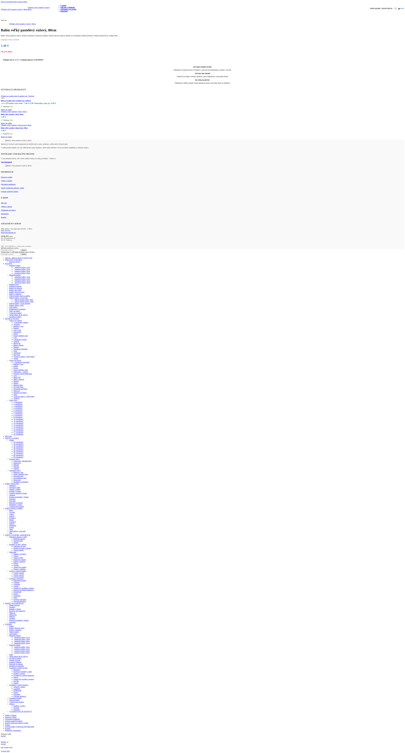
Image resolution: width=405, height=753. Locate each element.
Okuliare (12, 495)
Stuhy (15, 598)
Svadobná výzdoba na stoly (18, 668)
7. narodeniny (18, 413)
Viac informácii (6, 162)
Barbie (16, 366)
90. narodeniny (19, 457)
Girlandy (16, 582)
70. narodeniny (19, 453)
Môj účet (4, 203)
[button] (6, 110)
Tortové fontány (19, 577)
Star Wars (17, 355)
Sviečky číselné (19, 573)
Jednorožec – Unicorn (21, 372)
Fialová (11, 516)
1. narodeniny (18, 402)
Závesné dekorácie (20, 601)
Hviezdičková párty (20, 478)
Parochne (12, 499)
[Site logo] (14, 9)
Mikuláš (16, 465)
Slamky (16, 543)
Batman (16, 328)
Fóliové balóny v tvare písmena (19, 303)
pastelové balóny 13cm (22, 267)
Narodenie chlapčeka (21, 349)
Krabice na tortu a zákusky (22, 548)
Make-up (12, 613)
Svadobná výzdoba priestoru (18, 685)
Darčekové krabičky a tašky (23, 672)
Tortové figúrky (19, 550)
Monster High (18, 385)
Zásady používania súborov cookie (12, 188)
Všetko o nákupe (6, 181)
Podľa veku (13, 400)
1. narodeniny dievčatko (22, 362)
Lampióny (17, 584)
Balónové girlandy (15, 286)
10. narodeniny (19, 419)
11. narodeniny (18, 421)
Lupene (16, 586)
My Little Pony (19, 387)
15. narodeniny (19, 429)
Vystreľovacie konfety (16, 506)
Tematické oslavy (15, 470)
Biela (11, 510)
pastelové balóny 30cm (22, 273)
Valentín (16, 468)
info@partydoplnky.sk (8, 233)
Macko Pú (17, 343)
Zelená (11, 527)
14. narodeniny (19, 427)
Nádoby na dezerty (20, 554)
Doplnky (12, 607)
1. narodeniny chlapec (21, 322)
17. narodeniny (19, 432)
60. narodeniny (19, 451)
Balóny (11, 626)
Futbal (16, 334)
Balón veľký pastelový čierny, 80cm (12, 114)
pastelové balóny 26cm (22, 271)
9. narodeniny (18, 417)
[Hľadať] (396, 8)
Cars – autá (17, 330)
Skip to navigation (7, 2)
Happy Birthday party (21, 336)
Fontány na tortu (14, 660)
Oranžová (12, 522)
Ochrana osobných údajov (9, 191)
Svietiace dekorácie (20, 599)
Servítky (16, 565)
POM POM (17, 592)
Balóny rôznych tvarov (17, 292)
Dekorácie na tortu (20, 546)
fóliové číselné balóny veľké (24, 301)
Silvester (16, 467)
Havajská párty (19, 476)
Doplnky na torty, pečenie (17, 544)
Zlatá (11, 529)
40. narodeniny (19, 448)
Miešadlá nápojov (19, 539)
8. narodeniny (18, 415)
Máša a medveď (19, 379)
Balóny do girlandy (15, 288)
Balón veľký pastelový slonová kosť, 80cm (14, 128)
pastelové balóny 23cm (22, 269)
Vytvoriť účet (5, 751)
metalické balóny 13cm (22, 277)
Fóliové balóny (14, 632)
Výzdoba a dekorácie (16, 579)
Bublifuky (12, 486)
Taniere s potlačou (20, 569)
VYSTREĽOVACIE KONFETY (20, 711)
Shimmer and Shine (20, 393)
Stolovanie (12, 552)
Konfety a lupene (19, 673)
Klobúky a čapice (15, 491)
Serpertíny (17, 694)
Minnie (16, 383)
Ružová (11, 524)
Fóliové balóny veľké (16, 305)
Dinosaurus (17, 332)
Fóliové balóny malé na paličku (19, 296)
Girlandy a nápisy (19, 687)
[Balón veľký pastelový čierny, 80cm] (14, 111)
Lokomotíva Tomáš (20, 339)
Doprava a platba (6, 177)
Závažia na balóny (15, 317)
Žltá (10, 533)
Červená (12, 512)
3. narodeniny (18, 406)
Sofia (15, 394)
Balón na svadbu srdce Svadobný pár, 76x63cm (16, 101)
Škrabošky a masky (15, 505)
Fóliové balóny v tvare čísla (18, 298)
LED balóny (13, 307)
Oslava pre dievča (15, 360)
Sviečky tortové (19, 575)
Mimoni (16, 347)
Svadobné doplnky (15, 698)
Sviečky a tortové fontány (17, 571)
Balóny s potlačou (15, 294)
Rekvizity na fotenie (16, 503)
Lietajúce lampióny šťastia (18, 493)
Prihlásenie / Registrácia (13, 730)
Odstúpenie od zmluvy (8, 210)
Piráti (15, 351)
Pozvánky (12, 501)
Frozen (16, 368)
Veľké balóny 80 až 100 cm (18, 315)
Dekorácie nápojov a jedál (18, 537)
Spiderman (17, 353)
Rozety (16, 594)
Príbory (16, 563)
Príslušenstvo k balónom (17, 309)
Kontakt (3, 217)
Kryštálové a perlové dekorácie (24, 675)
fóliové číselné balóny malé (23, 300)
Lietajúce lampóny (15, 662)
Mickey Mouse (19, 345)
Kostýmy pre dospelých (17, 611)
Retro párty (17, 480)
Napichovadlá (18, 541)
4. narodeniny (18, 408)
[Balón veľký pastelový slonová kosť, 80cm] (16, 125)
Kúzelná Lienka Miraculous (23, 374)
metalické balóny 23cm (22, 279)
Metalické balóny (15, 275)
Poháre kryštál (18, 558)
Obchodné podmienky (8, 184)
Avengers (17, 324)
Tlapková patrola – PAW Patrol (24, 357)
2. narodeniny (18, 404)
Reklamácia (5, 214)
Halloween (17, 463)
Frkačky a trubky (15, 489)
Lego (15, 338)
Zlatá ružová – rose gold (17, 531)
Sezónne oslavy (14, 459)
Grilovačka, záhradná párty (23, 461)
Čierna (11, 514)
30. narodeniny (19, 446)
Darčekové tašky (14, 487)
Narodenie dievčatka (20, 389)
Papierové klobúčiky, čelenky (19, 497)
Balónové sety (14, 284)
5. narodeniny (18, 410)
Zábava (11, 704)
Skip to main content (20, 2)
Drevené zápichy (15, 262)
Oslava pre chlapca (15, 320)
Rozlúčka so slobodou (21, 482)
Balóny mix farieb (15, 290)
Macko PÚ (17, 377)
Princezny (17, 391)
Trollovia (17, 398)
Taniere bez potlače (20, 567)
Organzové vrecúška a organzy (24, 588)
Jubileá (11, 440)
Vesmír (16, 358)
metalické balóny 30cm (22, 283)
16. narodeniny (19, 431)
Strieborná (12, 525)
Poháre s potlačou (19, 561)
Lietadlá (16, 341)
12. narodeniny (19, 423)
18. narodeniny (19, 434)
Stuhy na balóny (14, 311)
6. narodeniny (18, 412)
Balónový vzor (18, 326)
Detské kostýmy (14, 605)
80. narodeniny (19, 455)
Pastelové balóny (15, 265)
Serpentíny (17, 596)
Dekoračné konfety (20, 580)
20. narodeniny (19, 444)
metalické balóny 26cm (22, 281)
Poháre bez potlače (20, 560)
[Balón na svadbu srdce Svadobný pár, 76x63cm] (17, 96)
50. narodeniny (19, 450)
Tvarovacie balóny (15, 313)
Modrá (11, 520)
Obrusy (16, 556)
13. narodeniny (19, 425)
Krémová (12, 518)
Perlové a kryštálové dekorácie (24, 590)
